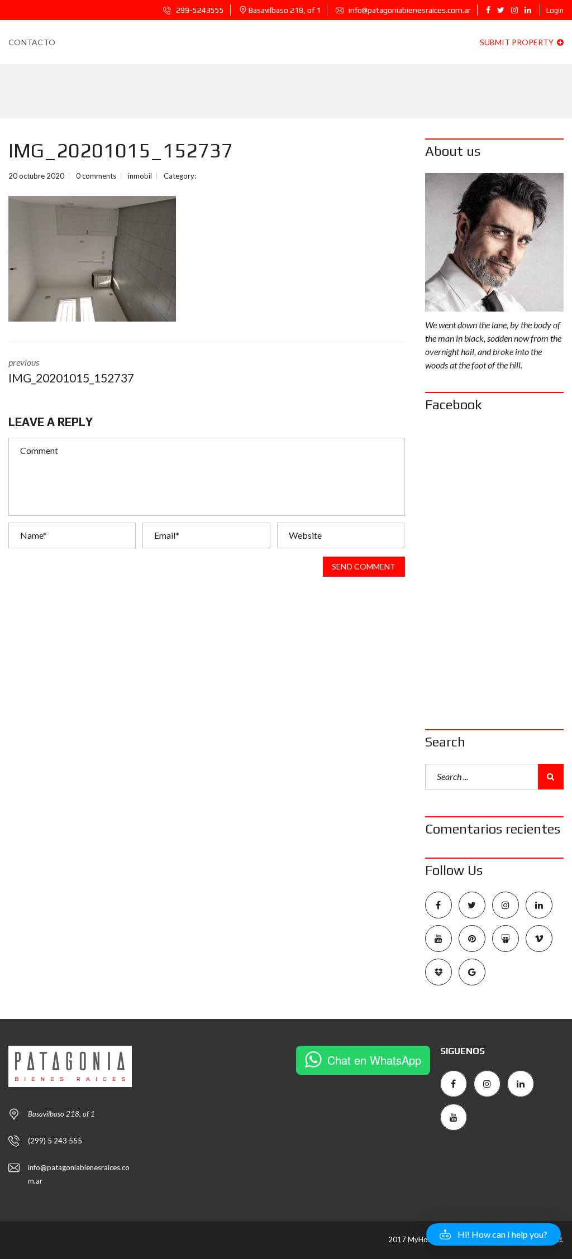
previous (71, 371)
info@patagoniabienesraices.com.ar (409, 10)
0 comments (96, 175)
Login (555, 10)
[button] (493, 1234)
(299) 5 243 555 (55, 1140)
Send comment (363, 566)
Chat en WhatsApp (374, 1060)
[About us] (494, 242)
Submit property (517, 42)
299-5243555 (199, 10)
